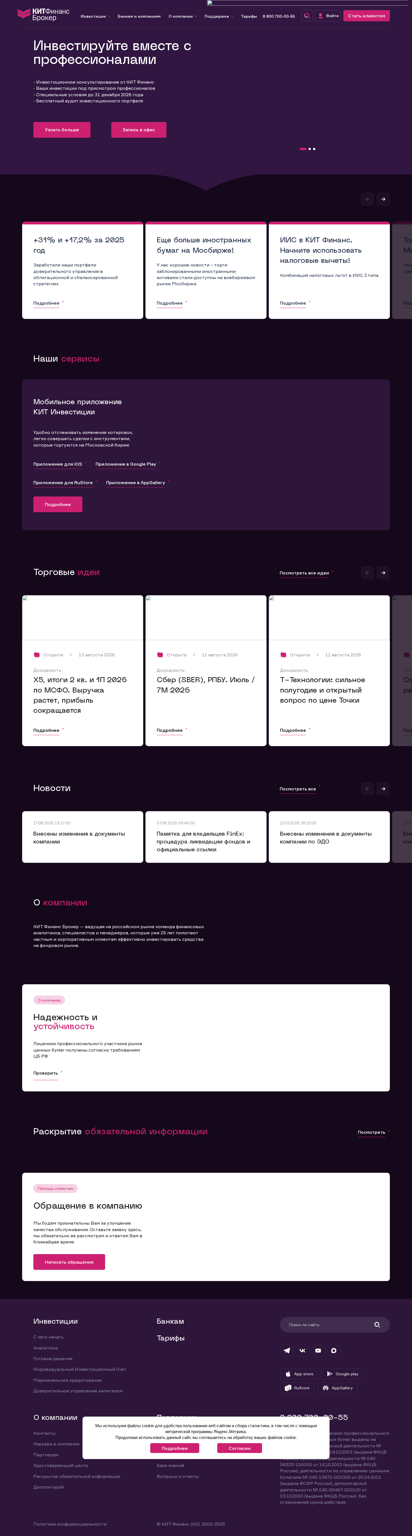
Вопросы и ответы (178, 1476)
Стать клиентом (366, 16)
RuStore (301, 1387)
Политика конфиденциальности (70, 1524)
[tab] (303, 149)
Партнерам (46, 1454)
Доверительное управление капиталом (78, 1391)
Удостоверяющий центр (60, 1465)
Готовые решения (52, 1358)
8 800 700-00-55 (279, 16)
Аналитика (45, 1348)
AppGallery (342, 1387)
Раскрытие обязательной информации (76, 1476)
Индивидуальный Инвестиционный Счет (79, 1369)
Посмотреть (371, 1132)
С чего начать (48, 1337)
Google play (347, 1373)
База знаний (170, 1465)
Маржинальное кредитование (67, 1380)
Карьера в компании (56, 1444)
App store (303, 1373)
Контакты (44, 1433)
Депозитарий (48, 1487)
